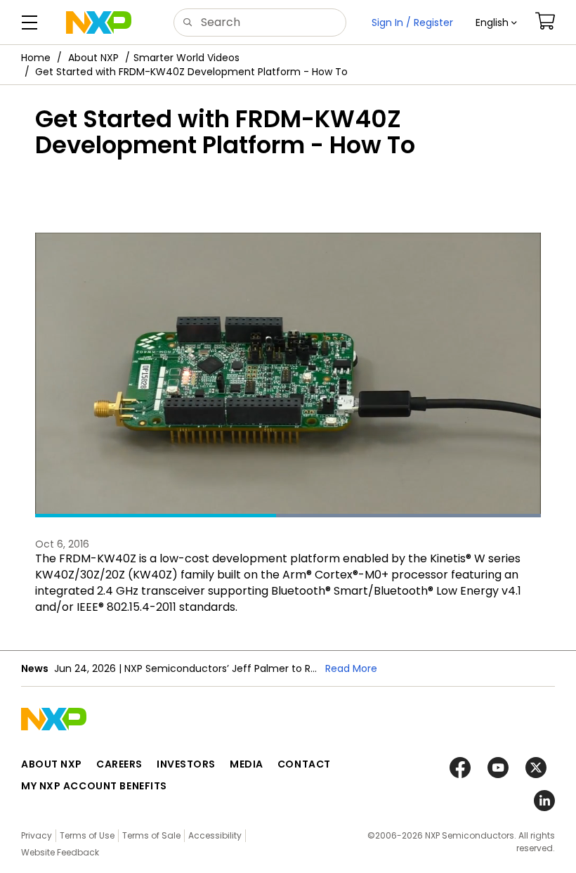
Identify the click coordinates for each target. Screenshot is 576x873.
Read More (351, 668)
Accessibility (215, 835)
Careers (119, 764)
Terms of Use (87, 835)
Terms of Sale (151, 835)
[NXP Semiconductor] (98, 22)
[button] (496, 22)
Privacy (36, 835)
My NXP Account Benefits (94, 786)
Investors (186, 764)
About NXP (93, 58)
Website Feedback (60, 852)
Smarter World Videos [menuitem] (186, 58)
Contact (304, 764)
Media (246, 764)
